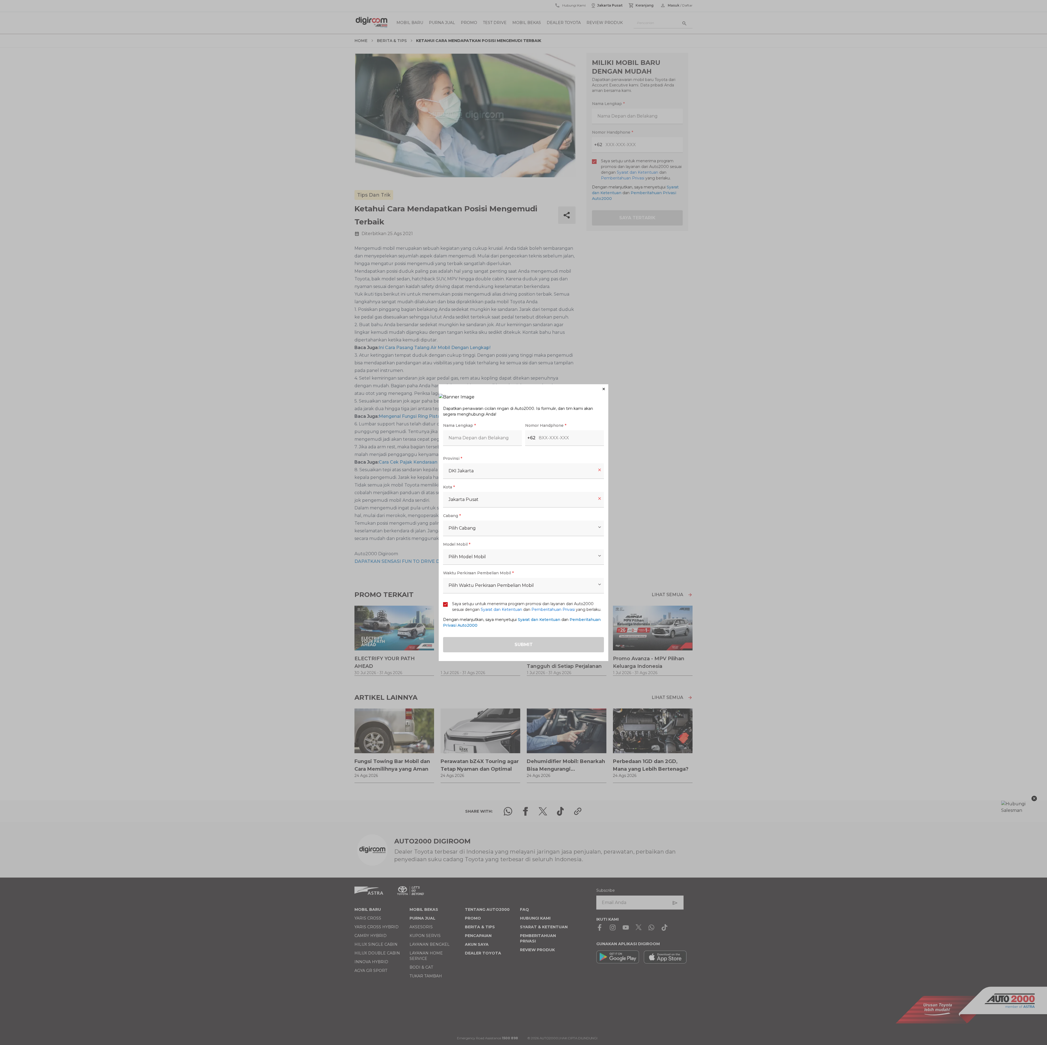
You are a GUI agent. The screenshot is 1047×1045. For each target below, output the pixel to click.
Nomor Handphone (545, 425)
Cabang (452, 515)
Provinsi (452, 458)
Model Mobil (456, 544)
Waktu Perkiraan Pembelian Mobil (478, 572)
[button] (523, 389)
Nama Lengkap (459, 425)
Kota (449, 487)
